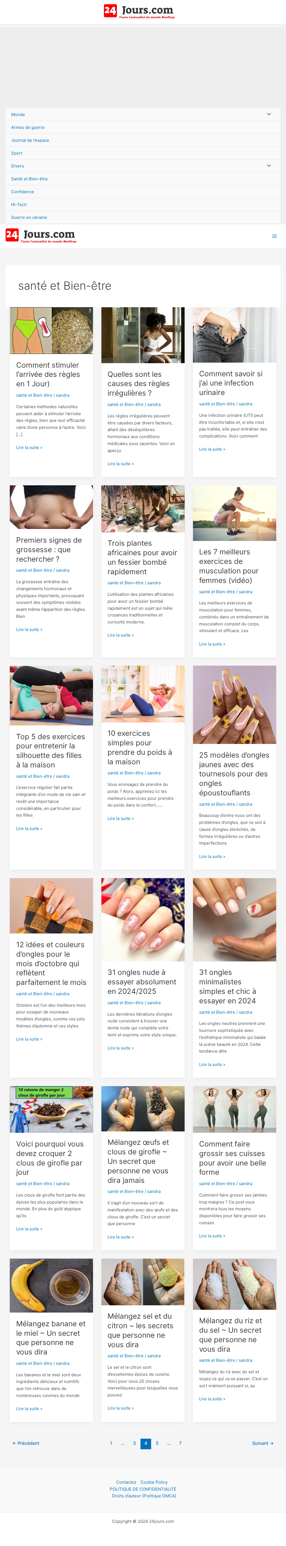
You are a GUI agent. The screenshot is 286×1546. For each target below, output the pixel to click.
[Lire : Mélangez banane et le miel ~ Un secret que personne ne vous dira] (51, 1285)
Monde (18, 114)
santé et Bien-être (34, 395)
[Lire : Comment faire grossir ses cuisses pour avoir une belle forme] (234, 1109)
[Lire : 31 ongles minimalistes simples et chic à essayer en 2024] (234, 919)
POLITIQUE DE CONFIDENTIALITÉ (143, 1489)
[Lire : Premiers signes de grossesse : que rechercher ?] (51, 506)
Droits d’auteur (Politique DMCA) (144, 1495)
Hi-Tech (19, 204)
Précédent (25, 1443)
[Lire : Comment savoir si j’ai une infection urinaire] (234, 334)
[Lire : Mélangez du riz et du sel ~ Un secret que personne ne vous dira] (234, 1283)
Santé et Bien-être (29, 178)
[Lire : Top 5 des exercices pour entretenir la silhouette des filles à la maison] (51, 695)
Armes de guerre (28, 127)
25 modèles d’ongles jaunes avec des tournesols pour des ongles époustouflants (234, 774)
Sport (16, 153)
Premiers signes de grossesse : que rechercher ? (49, 549)
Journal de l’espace (30, 140)
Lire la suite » (29, 448)
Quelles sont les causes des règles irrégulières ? (139, 384)
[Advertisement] (143, 66)
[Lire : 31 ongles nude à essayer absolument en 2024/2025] (143, 919)
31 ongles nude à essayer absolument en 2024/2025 (142, 982)
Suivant (263, 1443)
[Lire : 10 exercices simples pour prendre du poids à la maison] (143, 693)
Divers (17, 166)
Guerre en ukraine (29, 217)
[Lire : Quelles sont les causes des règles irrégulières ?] (143, 334)
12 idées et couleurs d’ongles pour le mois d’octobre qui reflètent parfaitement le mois (51, 963)
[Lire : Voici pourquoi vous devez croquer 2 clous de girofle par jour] (51, 1109)
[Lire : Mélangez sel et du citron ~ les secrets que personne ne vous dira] (143, 1281)
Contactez (126, 1482)
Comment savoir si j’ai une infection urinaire (231, 383)
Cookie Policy (154, 1482)
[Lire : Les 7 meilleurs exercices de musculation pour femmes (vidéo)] (234, 513)
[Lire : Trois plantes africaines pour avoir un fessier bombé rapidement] (143, 508)
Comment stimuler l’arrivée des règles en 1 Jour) (48, 374)
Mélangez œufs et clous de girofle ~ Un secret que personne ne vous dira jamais (138, 1161)
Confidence (22, 191)
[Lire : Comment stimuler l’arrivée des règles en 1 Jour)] (51, 330)
